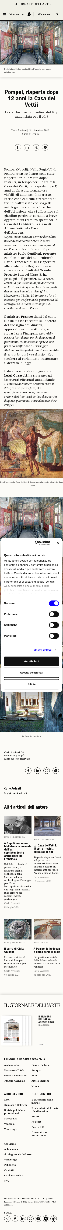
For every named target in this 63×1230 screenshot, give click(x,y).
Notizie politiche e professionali (14, 1112)
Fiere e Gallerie (40, 1065)
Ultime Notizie (15, 14)
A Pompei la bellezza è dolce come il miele (47, 951)
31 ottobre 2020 (42, 975)
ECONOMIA (38, 1059)
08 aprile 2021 (11, 975)
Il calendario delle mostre (42, 1101)
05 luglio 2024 (11, 907)
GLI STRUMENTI (41, 1094)
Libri (6, 1100)
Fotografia (10, 1119)
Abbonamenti (44, 14)
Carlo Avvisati (12, 903)
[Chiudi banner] (58, 543)
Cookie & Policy (13, 1175)
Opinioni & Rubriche (15, 1105)
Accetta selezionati (31, 672)
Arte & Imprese (40, 1081)
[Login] (29, 14)
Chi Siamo (10, 1144)
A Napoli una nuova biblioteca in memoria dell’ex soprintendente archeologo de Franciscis (17, 851)
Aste (34, 1075)
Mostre (44, 943)
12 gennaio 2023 (42, 881)
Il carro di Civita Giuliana (14, 951)
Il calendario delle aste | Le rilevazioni (44, 1110)
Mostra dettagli (43, 649)
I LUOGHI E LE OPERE (17, 1059)
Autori (35, 1116)
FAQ (6, 1181)
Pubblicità (10, 1165)
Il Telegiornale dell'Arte (17, 1154)
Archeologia (18, 837)
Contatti (9, 1170)
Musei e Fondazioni (15, 1075)
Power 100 (37, 1127)
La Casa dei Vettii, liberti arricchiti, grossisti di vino (45, 849)
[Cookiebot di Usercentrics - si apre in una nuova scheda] (37, 543)
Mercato (36, 1086)
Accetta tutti (31, 661)
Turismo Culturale (14, 1081)
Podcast (36, 1122)
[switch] (54, 614)
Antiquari (36, 1070)
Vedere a (9, 1124)
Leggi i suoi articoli (15, 793)
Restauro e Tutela (14, 1070)
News (6, 837)
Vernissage (10, 1129)
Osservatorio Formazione (39, 1134)
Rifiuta (31, 684)
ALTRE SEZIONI (13, 1094)
